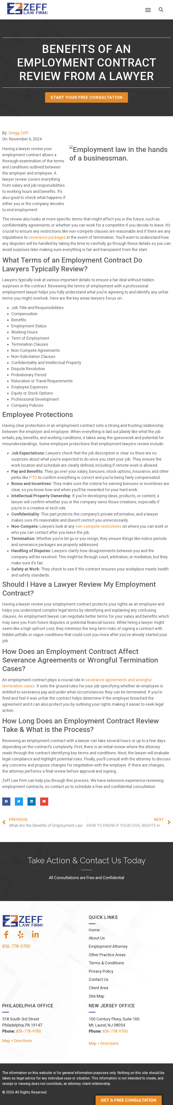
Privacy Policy (101, 971)
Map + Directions (17, 1040)
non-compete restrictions (98, 526)
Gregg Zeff (18, 132)
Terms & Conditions (106, 963)
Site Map (96, 996)
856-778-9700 (16, 946)
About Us (97, 938)
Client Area (98, 987)
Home (94, 930)
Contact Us (99, 979)
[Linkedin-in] (35, 934)
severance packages (47, 237)
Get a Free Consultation (128, 1100)
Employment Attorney (108, 946)
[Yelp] (21, 934)
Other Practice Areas (107, 954)
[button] (148, 9)
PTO (33, 477)
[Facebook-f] (6, 934)
